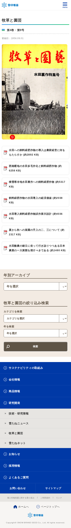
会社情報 (14, 379)
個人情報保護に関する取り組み (21, 498)
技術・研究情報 (19, 413)
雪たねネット (17, 443)
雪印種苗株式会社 (35, 515)
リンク (59, 498)
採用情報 (14, 465)
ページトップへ (50, 506)
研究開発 (14, 402)
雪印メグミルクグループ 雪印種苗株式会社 (10, 5)
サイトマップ (53, 488)
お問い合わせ (18, 488)
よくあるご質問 (19, 477)
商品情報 (14, 391)
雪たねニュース (19, 423)
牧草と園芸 (16, 433)
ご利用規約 (45, 498)
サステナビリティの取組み (26, 367)
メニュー (65, 5)
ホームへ (23, 506)
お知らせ (14, 454)
